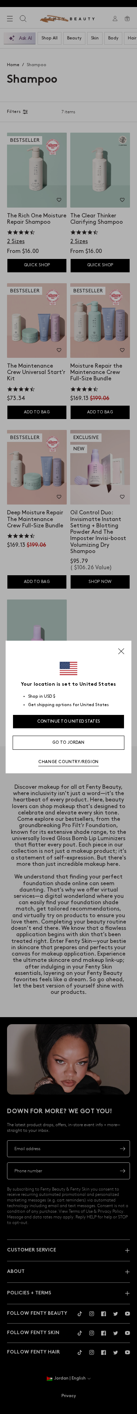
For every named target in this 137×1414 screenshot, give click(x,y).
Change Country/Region (68, 762)
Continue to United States (68, 721)
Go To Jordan (68, 742)
